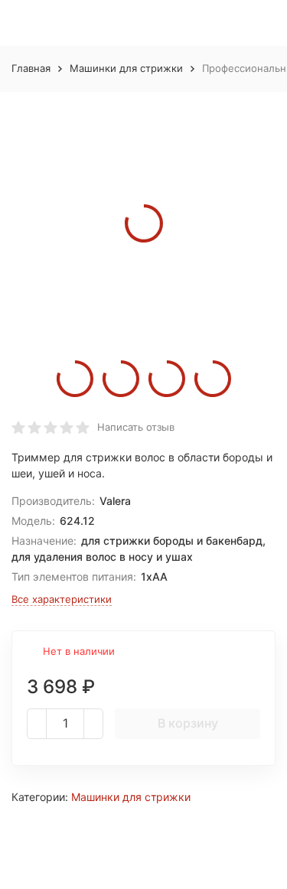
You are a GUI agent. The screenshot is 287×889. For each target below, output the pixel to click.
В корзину (188, 723)
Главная (31, 68)
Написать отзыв (135, 427)
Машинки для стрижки (126, 68)
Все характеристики (61, 599)
